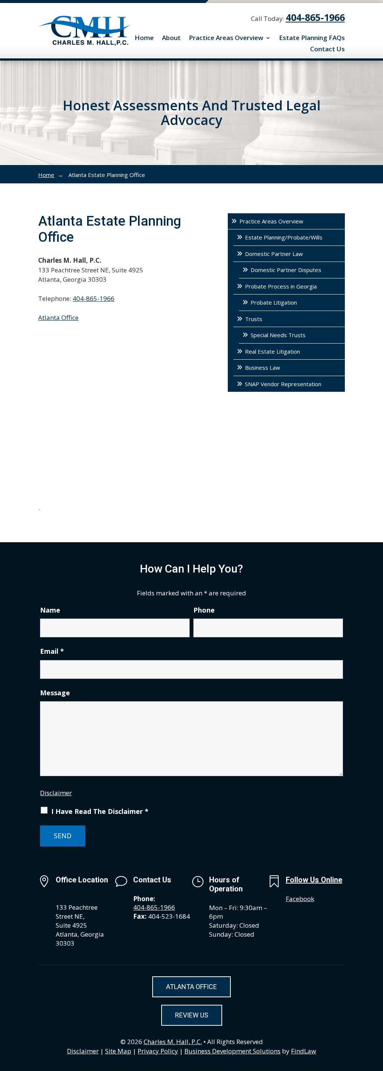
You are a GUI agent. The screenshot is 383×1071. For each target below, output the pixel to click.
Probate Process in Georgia (281, 286)
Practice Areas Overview (226, 38)
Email (52, 651)
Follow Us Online (314, 879)
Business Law (262, 367)
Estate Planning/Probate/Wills (283, 237)
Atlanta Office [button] (191, 987)
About (171, 38)
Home (144, 38)
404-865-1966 (315, 17)
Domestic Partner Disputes (286, 270)
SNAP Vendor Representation (283, 384)
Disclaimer (56, 792)
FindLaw (303, 1051)
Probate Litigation (274, 302)
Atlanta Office (58, 317)
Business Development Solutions (232, 1051)
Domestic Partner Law (274, 253)
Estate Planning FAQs (312, 38)
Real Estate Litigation (272, 351)
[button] (375, 1016)
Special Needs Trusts (278, 335)
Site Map (118, 1051)
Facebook (300, 898)
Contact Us (327, 49)
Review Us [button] (191, 1015)
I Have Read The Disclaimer (99, 811)
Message (55, 692)
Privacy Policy (158, 1051)
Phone (204, 609)
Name (50, 609)
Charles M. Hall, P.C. (173, 1041)
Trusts (253, 319)
